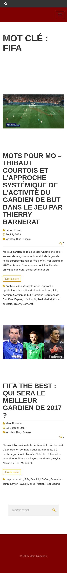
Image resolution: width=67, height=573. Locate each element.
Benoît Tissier (14, 229)
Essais (27, 238)
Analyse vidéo (14, 285)
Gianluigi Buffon (40, 479)
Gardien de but (22, 294)
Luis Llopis (29, 299)
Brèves (27, 432)
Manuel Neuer (35, 483)
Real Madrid (44, 299)
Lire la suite (12, 278)
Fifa (55, 290)
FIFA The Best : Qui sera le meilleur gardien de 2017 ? (32, 400)
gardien (7, 294)
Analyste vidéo (31, 285)
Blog (18, 238)
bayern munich (14, 479)
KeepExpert (15, 299)
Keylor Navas (18, 483)
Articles (10, 238)
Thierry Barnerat (23, 303)
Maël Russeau (14, 423)
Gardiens (37, 294)
